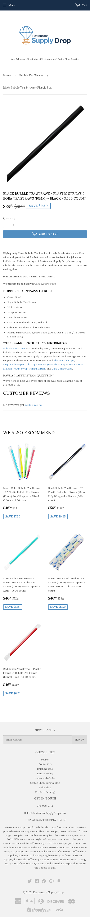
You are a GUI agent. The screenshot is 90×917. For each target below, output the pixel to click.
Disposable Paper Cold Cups (20, 364)
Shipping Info (45, 768)
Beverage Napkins (49, 364)
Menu (11, 5)
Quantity (9, 218)
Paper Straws (69, 364)
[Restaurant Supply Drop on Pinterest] (44, 881)
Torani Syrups (37, 368)
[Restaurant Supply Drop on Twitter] (30, 881)
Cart (84, 5)
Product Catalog (45, 792)
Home (7, 75)
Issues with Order (45, 778)
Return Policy (45, 773)
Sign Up (79, 739)
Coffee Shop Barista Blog (45, 782)
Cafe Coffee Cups (62, 368)
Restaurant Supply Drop (48, 892)
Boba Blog (45, 787)
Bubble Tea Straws (31, 75)
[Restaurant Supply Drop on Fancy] (58, 881)
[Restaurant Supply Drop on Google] (52, 881)
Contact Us (45, 764)
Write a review (33, 404)
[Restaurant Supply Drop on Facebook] (37, 881)
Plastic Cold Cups (64, 360)
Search (45, 759)
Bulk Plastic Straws (14, 348)
